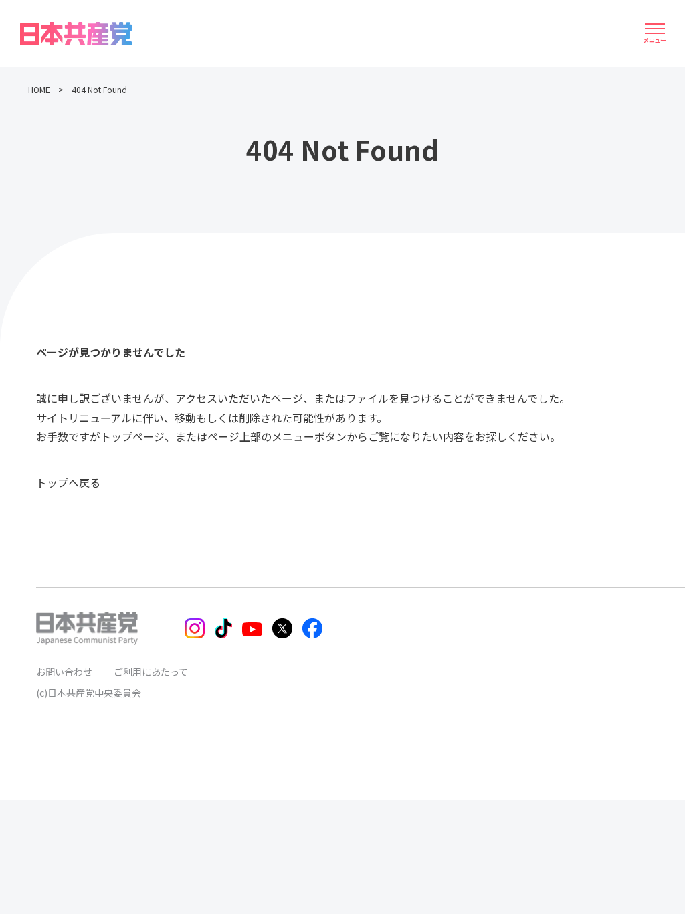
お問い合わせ (64, 671)
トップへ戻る (68, 482)
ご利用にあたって (151, 671)
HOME (39, 89)
